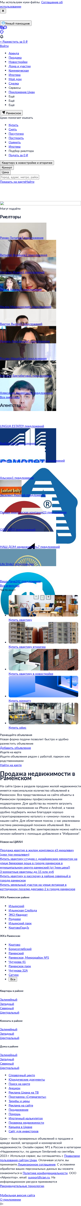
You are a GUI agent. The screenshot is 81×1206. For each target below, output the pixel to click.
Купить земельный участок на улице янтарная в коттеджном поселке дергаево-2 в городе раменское (37, 887)
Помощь (15, 1114)
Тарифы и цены (19, 1101)
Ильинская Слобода (23, 910)
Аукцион (14, 1088)
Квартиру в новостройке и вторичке (27, 163)
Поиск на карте (19, 1084)
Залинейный (8, 999)
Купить (13, 125)
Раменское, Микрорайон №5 (29, 957)
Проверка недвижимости (26, 1122)
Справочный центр (22, 1075)
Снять (13, 129)
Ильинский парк (20, 923)
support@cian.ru (39, 1177)
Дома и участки (20, 66)
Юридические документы (27, 1079)
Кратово (14, 944)
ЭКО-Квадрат (18, 914)
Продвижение (18, 1110)
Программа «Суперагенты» (27, 1097)
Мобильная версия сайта (17, 1195)
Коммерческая (19, 70)
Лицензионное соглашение (37, 1164)
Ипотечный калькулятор (26, 1118)
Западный (7, 1004)
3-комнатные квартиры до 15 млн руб (27, 872)
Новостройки (18, 62)
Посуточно (16, 133)
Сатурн (14, 975)
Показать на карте (12, 182)
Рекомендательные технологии (22, 1186)
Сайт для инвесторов (23, 1131)
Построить (16, 138)
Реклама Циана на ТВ (24, 1092)
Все (12, 979)
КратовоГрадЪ (19, 927)
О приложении (10, 1199)
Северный (7, 1008)
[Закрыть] (3, 11)
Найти (29, 182)
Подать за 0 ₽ (18, 155)
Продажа (15, 57)
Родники (15, 919)
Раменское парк (20, 966)
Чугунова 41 (17, 962)
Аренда (14, 53)
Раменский (16, 953)
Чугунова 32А (18, 970)
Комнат (7, 167)
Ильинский (16, 906)
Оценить (15, 142)
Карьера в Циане (20, 1127)
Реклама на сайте (21, 1105)
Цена (5, 172)
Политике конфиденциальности (45, 1173)
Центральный (9, 1012)
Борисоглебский (20, 949)
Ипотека (15, 75)
